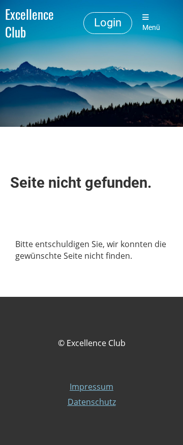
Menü (151, 27)
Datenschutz (92, 401)
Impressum (91, 386)
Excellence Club (29, 23)
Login (107, 22)
